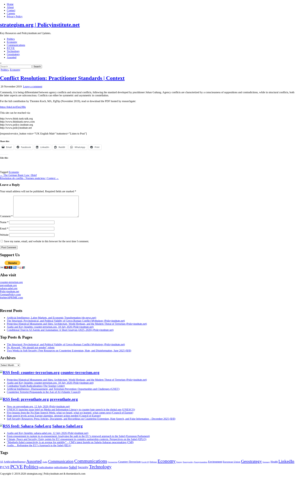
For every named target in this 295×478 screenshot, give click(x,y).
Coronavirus (112, 462)
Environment (215, 461)
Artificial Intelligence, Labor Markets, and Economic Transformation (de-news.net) (51, 317)
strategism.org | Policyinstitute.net (40, 25)
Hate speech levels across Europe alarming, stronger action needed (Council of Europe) (54, 415)
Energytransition (200, 462)
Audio (44, 462)
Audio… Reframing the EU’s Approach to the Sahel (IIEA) (39, 445)
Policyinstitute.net (9, 291)
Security (83, 467)
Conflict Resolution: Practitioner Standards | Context (62, 78)
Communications (16, 45)
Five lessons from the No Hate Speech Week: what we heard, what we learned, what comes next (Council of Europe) (70, 412)
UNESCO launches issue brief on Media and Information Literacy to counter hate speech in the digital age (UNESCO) (71, 409)
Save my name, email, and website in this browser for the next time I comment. (46, 241)
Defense (153, 462)
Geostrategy (13, 54)
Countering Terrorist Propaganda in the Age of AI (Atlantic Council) (43, 392)
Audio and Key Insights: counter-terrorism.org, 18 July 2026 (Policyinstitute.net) (50, 326)
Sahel (73, 467)
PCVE (16, 466)
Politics (11, 39)
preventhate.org (8, 285)
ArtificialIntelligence (15, 461)
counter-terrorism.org (11, 282)
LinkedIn (286, 461)
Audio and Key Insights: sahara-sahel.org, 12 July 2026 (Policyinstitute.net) (47, 433)
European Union (231, 461)
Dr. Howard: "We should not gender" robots (30, 347)
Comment (6, 216)
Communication (61, 461)
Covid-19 (145, 462)
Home (10, 4)
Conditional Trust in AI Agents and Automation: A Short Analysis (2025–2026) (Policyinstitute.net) (60, 329)
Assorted (11, 57)
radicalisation (46, 467)
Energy (179, 462)
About (10, 7)
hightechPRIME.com (11, 297)
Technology (13, 51)
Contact (11, 10)
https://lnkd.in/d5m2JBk (13, 107)
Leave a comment (32, 86)
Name (4, 222)
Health (274, 461)
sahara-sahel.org (8, 288)
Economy (12, 42)
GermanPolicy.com (10, 294)
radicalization (61, 467)
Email (4, 228)
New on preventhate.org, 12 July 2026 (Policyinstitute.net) (38, 406)
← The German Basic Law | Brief (18, 175)
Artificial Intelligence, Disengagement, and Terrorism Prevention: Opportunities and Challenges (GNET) (63, 388)
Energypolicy (188, 462)
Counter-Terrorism (129, 461)
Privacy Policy (15, 16)
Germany (266, 462)
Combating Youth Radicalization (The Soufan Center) (36, 385)
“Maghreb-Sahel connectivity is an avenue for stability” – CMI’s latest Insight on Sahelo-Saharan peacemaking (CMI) (70, 442)
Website (4, 234)
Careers (11, 13)
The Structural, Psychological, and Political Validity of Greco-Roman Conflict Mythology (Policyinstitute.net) (66, 320)
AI (1, 461)
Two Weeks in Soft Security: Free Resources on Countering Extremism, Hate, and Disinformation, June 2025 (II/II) (69, 350)
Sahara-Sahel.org (67, 426)
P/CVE (11, 48)
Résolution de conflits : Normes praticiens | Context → (29, 178)
